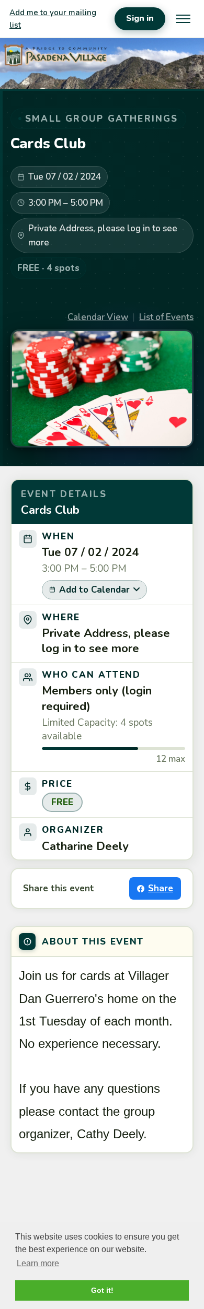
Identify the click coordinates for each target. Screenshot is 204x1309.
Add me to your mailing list (52, 18)
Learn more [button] (38, 1263)
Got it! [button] (102, 1290)
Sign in (140, 18)
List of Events (166, 317)
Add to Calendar (94, 590)
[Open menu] (183, 18)
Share (160, 888)
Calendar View (97, 317)
